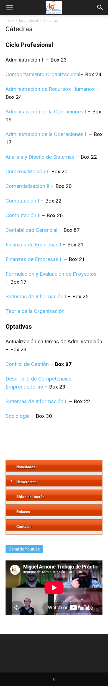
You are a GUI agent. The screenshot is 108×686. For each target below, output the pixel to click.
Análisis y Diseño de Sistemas (40, 157)
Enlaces (23, 512)
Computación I (22, 201)
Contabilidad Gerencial (31, 230)
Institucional (28, 20)
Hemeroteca (26, 482)
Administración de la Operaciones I (46, 111)
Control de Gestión (27, 364)
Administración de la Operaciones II (47, 134)
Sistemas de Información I (36, 296)
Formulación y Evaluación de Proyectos (51, 274)
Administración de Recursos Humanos (50, 89)
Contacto (24, 527)
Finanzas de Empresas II (34, 259)
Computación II (23, 215)
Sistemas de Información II (37, 401)
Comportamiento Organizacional (43, 74)
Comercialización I (27, 171)
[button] (100, 7)
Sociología (18, 416)
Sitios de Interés (30, 497)
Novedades (25, 467)
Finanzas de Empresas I (33, 244)
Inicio (10, 20)
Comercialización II (28, 186)
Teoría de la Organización (35, 311)
